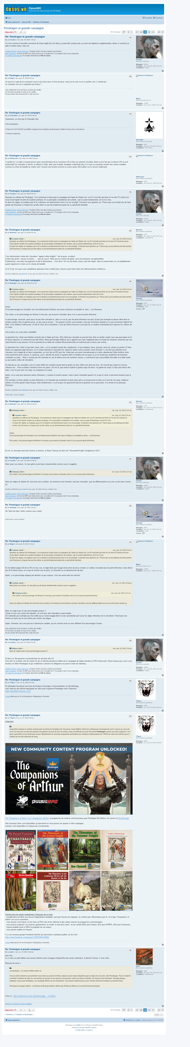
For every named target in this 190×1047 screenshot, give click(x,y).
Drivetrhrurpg (123, 818)
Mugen (138, 98)
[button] (124, 32)
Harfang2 (139, 298)
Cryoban (139, 59)
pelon (138, 966)
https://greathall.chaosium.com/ (18, 691)
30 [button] (149, 32)
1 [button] (131, 32)
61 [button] (159, 32)
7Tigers (138, 701)
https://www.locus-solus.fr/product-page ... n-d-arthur (34, 996)
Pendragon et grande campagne (24, 28)
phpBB (77, 1025)
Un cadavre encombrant (13, 55)
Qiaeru (94, 1027)
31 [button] (153, 32)
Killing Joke (140, 177)
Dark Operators (10, 53)
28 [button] (141, 32)
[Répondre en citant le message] (130, 37)
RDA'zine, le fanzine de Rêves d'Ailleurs (18, 1004)
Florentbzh (139, 139)
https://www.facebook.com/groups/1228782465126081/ (27, 937)
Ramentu (139, 229)
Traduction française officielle (81, 1027)
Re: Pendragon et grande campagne (25, 36)
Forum (7, 696)
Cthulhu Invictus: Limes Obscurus (16, 51)
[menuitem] (8, 18)
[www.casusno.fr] (17, 9)
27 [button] (137, 32)
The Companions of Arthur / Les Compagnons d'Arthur (27, 818)
